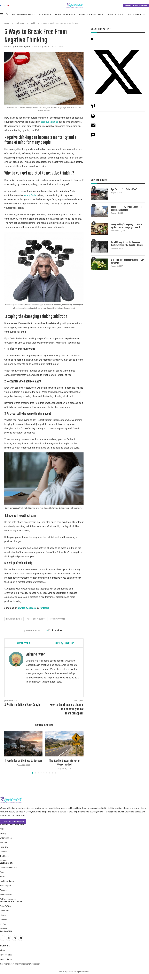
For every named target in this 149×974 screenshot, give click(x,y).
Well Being (44, 14)
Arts (2, 829)
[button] (8, 752)
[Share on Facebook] (52, 630)
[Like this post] (49, 630)
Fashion (3, 842)
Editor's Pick (5, 906)
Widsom (3, 860)
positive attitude (57, 619)
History (3, 915)
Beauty (3, 833)
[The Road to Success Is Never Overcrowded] (64, 744)
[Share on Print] (93, 117)
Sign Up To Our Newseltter (136, 5)
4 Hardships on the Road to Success (23, 760)
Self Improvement (8, 899)
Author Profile (23, 643)
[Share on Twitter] (55, 630)
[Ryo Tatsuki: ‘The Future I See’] (99, 194)
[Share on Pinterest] (93, 107)
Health (32, 23)
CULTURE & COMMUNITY (12, 824)
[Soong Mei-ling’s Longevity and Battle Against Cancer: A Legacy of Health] (99, 229)
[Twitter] (4, 5)
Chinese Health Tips (8, 867)
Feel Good (4, 911)
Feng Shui (4, 847)
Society (3, 929)
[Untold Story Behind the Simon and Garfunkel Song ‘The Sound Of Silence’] (99, 247)
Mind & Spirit (5, 885)
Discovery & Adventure (90, 14)
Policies (5, 945)
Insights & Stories (64, 14)
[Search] (7, 14)
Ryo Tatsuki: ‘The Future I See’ (124, 189)
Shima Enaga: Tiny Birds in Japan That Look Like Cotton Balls (126, 208)
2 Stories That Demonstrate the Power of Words (127, 261)
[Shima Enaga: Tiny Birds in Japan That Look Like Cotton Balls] (99, 211)
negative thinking (49, 121)
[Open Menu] (1, 14)
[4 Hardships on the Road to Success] (23, 744)
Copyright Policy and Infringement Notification (20, 964)
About (2, 950)
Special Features (135, 14)
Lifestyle (4, 851)
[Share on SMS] (93, 136)
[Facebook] (0, 5)
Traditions (4, 856)
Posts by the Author (64, 643)
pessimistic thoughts (36, 619)
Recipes (3, 890)
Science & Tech (114, 14)
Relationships (6, 895)
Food (2, 872)
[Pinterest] (8, 5)
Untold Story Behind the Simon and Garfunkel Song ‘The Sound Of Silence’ (127, 243)
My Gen (3, 924)
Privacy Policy (6, 955)
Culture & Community (22, 14)
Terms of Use (6, 959)
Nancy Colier (30, 195)
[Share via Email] (61, 630)
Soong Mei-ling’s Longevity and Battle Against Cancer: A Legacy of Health (126, 226)
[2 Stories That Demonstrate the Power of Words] (99, 264)
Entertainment (6, 838)
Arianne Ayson (22, 46)
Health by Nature (7, 881)
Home (6, 23)
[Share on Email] (93, 126)
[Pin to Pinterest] (58, 630)
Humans (3, 920)
